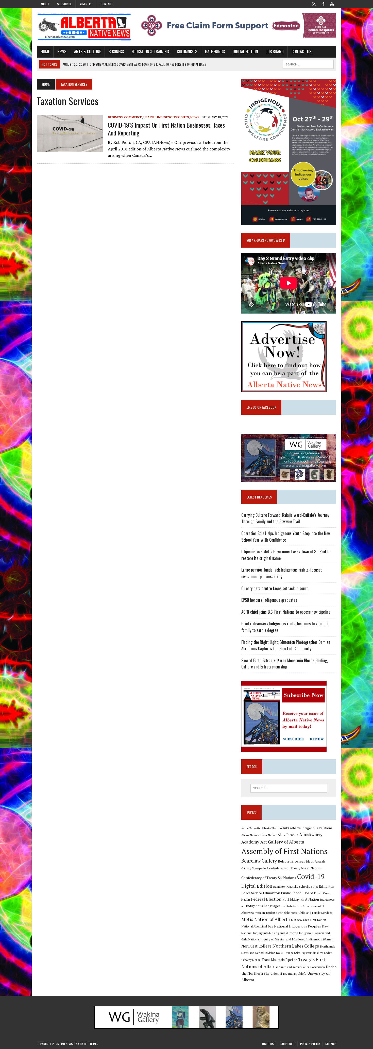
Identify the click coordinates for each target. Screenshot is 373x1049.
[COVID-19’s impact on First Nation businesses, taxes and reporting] (70, 148)
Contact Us (301, 51)
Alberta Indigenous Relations (311, 828)
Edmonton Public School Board (288, 892)
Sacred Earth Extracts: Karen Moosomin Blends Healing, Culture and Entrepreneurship (284, 663)
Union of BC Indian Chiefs (288, 973)
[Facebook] (323, 4)
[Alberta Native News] (84, 27)
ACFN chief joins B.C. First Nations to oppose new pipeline (285, 612)
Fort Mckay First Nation (300, 899)
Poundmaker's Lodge (319, 953)
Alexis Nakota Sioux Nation (259, 835)
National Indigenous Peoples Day (301, 926)
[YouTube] (332, 4)
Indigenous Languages (263, 906)
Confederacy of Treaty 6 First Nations (294, 868)
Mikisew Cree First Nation (308, 920)
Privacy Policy (310, 1044)
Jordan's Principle (278, 912)
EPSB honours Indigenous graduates (269, 600)
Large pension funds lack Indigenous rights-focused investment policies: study (282, 573)
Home (45, 51)
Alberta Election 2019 (275, 828)
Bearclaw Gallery (259, 861)
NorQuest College (256, 946)
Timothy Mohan (251, 960)
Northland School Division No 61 (262, 953)
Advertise (86, 4)
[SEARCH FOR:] (308, 64)
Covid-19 (311, 876)
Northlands (327, 946)
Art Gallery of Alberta (282, 842)
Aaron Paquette (250, 828)
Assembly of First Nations (284, 851)
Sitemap (330, 1044)
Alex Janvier (288, 834)
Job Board (275, 51)
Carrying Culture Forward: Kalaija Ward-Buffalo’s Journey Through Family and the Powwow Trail (285, 518)
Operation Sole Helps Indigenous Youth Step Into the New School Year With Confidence (285, 536)
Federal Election (266, 899)
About (45, 4)
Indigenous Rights (173, 117)
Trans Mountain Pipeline (279, 960)
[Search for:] (288, 788)
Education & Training (150, 51)
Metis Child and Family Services (311, 913)
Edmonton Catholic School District (295, 886)
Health (149, 117)
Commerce (133, 117)
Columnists (187, 51)
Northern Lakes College (296, 946)
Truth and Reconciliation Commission (302, 967)
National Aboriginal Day (257, 926)
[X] (314, 4)
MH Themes (91, 1044)
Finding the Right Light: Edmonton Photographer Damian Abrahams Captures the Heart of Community (285, 645)
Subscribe (64, 4)
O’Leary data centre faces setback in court (274, 588)
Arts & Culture (87, 51)
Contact (107, 4)
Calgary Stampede (253, 868)
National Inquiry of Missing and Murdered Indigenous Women (290, 939)
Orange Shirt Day (294, 953)
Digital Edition (245, 51)
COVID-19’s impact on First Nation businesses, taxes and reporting (166, 128)
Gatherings (215, 51)
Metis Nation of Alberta (265, 919)
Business (116, 51)
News (61, 51)
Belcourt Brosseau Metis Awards (301, 861)
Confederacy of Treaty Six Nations (268, 877)
